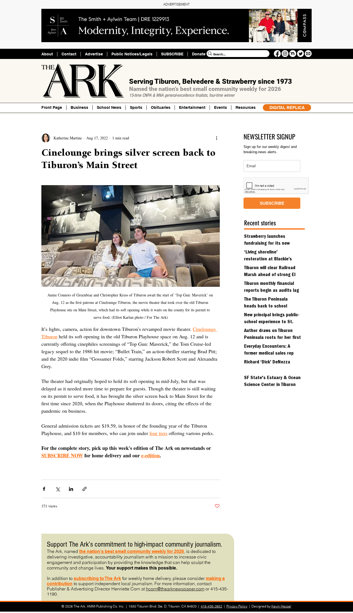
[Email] (308, 53)
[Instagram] (285, 53)
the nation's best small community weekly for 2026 (131, 551)
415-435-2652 (211, 606)
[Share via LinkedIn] (71, 489)
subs (79, 578)
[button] (245, 107)
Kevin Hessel (281, 606)
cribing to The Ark (102, 578)
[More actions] (216, 138)
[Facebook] (277, 53)
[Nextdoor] (292, 53)
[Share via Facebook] (44, 489)
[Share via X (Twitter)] (57, 489)
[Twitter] (300, 53)
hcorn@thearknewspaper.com (175, 589)
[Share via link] (84, 489)
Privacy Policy (236, 606)
